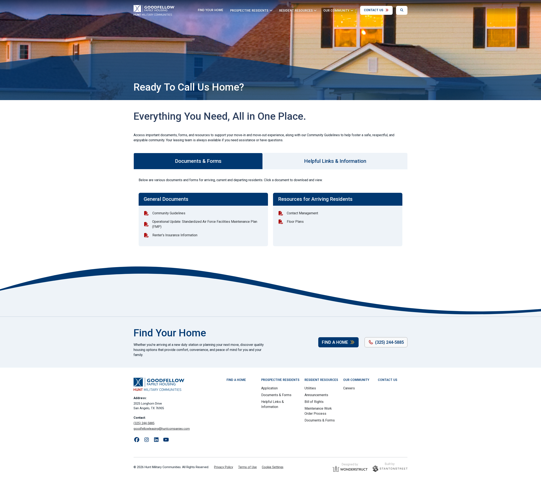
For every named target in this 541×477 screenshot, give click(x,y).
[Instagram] (146, 440)
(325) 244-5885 (389, 342)
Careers (349, 388)
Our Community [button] (336, 10)
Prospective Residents (280, 380)
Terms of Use (247, 467)
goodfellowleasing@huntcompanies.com (162, 429)
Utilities (310, 388)
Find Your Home (210, 10)
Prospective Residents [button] (249, 10)
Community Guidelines (168, 213)
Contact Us (373, 10)
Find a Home (335, 342)
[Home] (154, 10)
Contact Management (302, 213)
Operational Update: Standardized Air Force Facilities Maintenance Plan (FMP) (204, 224)
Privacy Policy (223, 467)
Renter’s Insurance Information (174, 235)
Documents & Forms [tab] (198, 161)
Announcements (316, 395)
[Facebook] (137, 440)
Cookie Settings (272, 467)
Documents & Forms (276, 395)
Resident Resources (321, 380)
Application (269, 388)
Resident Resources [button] (296, 10)
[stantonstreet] (390, 468)
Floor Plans (295, 222)
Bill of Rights (314, 402)
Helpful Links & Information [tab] (335, 161)
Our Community (356, 380)
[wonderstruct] (350, 469)
